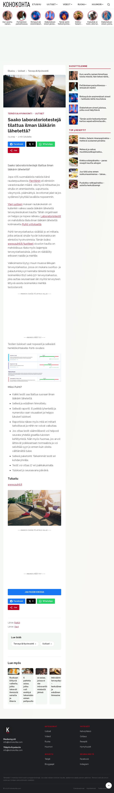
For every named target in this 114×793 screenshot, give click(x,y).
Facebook (84, 759)
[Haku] (109, 4)
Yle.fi (16, 627)
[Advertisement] (34, 315)
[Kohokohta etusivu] (16, 4)
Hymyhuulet (85, 747)
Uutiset (51, 4)
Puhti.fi (17, 623)
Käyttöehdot (91, 788)
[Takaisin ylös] (109, 785)
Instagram (84, 764)
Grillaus (83, 736)
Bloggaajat (49, 764)
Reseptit (83, 741)
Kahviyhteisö (85, 731)
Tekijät (47, 759)
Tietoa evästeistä (104, 788)
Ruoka (81, 4)
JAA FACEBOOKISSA (34, 592)
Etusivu (36, 4)
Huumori (97, 4)
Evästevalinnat (79, 788)
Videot (66, 4)
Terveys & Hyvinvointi (38, 71)
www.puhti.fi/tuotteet (21, 243)
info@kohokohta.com (13, 742)
